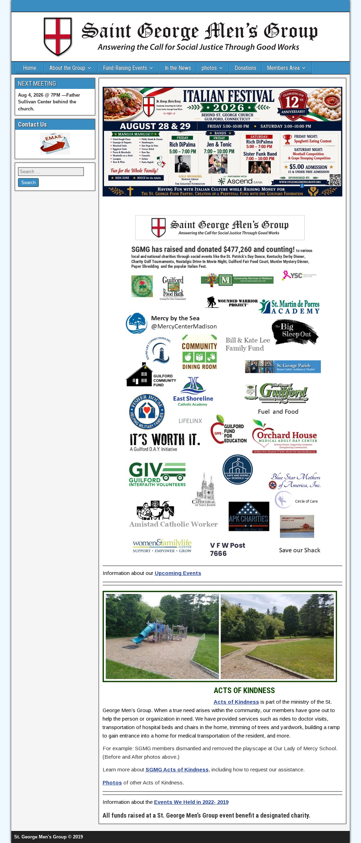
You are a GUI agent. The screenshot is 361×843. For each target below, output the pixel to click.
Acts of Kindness (236, 702)
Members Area (283, 68)
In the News (178, 68)
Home (29, 68)
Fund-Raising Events (125, 68)
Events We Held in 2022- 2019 (191, 802)
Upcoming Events (178, 573)
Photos (112, 783)
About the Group (67, 68)
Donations (245, 68)
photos (209, 68)
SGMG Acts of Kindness (177, 769)
